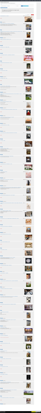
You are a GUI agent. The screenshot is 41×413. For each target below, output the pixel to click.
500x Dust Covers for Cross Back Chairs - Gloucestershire (6, 179)
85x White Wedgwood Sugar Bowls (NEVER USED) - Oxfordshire (7, 257)
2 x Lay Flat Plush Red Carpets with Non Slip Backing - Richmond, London (8, 109)
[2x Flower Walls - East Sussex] (28, 175)
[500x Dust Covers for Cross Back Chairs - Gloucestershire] (28, 183)
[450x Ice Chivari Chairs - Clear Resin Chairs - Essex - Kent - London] (28, 323)
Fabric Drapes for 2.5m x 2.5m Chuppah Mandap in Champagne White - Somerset (9, 218)
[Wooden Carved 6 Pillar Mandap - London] (28, 245)
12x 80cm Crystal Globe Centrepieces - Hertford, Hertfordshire (7, 397)
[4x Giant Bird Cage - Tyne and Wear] (28, 315)
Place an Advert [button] (22, 0)
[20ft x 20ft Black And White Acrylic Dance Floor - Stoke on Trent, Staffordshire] (28, 299)
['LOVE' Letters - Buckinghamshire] (28, 338)
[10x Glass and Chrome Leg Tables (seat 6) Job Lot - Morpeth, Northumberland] (28, 284)
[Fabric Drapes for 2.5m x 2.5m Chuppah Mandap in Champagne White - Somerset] (28, 221)
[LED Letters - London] (28, 144)
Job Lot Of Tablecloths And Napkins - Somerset (5, 210)
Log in (37, 0)
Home (1, 0)
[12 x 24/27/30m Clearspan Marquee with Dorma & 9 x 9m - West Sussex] (28, 392)
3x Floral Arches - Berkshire (3, 327)
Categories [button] (30, 0)
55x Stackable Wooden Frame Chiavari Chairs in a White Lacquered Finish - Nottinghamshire (10, 187)
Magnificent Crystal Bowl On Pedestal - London (5, 39)
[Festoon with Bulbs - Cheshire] (28, 253)
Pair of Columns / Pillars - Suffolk (4, 366)
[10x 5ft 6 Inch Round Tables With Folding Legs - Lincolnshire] (28, 120)
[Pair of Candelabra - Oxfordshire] (28, 377)
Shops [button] (32, 0)
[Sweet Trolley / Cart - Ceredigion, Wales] (28, 50)
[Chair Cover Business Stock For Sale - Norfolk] (28, 237)
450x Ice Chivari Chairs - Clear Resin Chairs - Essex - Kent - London (8, 319)
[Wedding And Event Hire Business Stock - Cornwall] (28, 66)
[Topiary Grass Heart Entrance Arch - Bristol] (28, 346)
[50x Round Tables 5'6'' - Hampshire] (28, 276)
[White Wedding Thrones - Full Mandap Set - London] (28, 167)
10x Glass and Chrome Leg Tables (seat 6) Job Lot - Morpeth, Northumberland (9, 280)
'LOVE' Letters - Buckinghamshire (4, 335)
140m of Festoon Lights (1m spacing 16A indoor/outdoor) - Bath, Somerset (8, 132)
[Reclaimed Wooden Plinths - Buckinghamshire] (28, 385)
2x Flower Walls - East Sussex (3, 171)
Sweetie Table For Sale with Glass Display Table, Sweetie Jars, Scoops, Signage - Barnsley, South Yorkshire (11, 203)
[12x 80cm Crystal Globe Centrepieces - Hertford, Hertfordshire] (28, 401)
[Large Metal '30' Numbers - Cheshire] (28, 151)
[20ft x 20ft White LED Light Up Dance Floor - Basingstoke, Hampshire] (28, 307)
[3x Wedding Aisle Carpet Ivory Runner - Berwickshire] (28, 292)
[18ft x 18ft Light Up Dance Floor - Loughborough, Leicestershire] (28, 58)
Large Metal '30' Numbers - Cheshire (4, 148)
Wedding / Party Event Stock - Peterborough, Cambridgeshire (7, 23)
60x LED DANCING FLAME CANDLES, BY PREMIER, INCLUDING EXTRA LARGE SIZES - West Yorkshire (11, 31)
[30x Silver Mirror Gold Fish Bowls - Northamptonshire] (28, 229)
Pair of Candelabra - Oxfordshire (4, 374)
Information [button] (35, 0)
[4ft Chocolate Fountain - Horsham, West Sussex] (28, 362)
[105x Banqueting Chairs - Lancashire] (28, 19)
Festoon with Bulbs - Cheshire (3, 249)
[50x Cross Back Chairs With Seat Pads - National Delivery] (28, 159)
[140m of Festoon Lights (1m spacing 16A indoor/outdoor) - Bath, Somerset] (28, 136)
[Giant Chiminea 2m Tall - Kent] (28, 354)
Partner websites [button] (26, 0)
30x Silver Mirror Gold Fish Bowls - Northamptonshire (6, 226)
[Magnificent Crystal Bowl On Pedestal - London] (28, 42)
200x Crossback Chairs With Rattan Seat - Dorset (5, 101)
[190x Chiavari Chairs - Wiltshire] (28, 73)
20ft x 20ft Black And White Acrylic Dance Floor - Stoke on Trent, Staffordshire (9, 296)
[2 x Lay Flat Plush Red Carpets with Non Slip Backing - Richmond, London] (28, 112)
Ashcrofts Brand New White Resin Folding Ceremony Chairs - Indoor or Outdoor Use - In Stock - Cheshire (11, 94)
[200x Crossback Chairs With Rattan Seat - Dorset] (28, 105)
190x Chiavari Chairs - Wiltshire (3, 70)
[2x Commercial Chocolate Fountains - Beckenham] (28, 268)
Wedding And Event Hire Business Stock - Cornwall (6, 62)
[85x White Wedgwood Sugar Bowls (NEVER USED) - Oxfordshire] (28, 260)
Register (40, 0)
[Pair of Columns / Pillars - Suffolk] (28, 370)
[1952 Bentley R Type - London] (28, 81)
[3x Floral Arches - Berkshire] (28, 331)
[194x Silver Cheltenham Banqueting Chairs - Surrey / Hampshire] (28, 198)
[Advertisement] (38, 10)
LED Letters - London (2, 140)
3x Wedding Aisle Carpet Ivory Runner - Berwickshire (6, 288)
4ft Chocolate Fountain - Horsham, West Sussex (5, 358)
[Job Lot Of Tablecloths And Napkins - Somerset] (28, 214)
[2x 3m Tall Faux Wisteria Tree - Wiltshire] (28, 128)
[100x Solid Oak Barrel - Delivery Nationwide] (28, 89)
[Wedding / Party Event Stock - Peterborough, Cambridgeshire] (28, 27)
